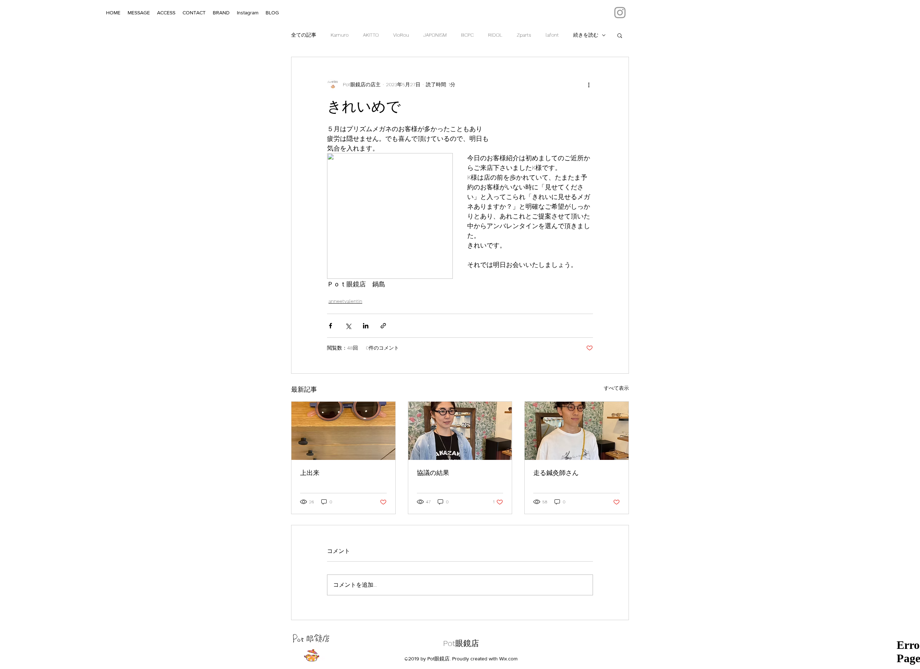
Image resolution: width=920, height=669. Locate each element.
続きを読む (585, 35)
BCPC (467, 35)
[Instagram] (619, 12)
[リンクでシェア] (383, 325)
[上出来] (343, 431)
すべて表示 (616, 388)
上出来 (309, 472)
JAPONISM (435, 35)
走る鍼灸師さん (556, 472)
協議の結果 (433, 472)
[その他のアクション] (588, 84)
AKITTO (371, 35)
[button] (619, 35)
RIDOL (495, 35)
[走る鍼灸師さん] (577, 431)
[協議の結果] (460, 431)
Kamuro (340, 35)
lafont (552, 35)
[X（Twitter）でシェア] (348, 325)
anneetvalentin (345, 301)
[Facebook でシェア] (330, 325)
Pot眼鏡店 (461, 643)
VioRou (401, 35)
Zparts (524, 35)
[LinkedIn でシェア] (365, 325)
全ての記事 (303, 35)
